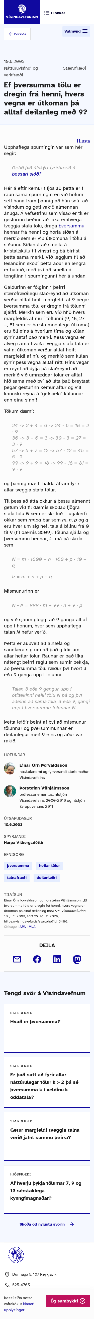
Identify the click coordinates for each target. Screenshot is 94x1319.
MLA (32, 927)
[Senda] (17, 959)
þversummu (71, 226)
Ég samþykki (65, 1301)
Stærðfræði (74, 68)
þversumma (18, 865)
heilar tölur (49, 865)
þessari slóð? (27, 174)
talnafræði (17, 877)
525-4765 (21, 1284)
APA (23, 927)
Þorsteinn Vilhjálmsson (44, 788)
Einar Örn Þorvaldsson (43, 765)
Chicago (10, 927)
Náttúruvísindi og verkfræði (21, 71)
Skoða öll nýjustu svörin (42, 1224)
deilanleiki (47, 877)
